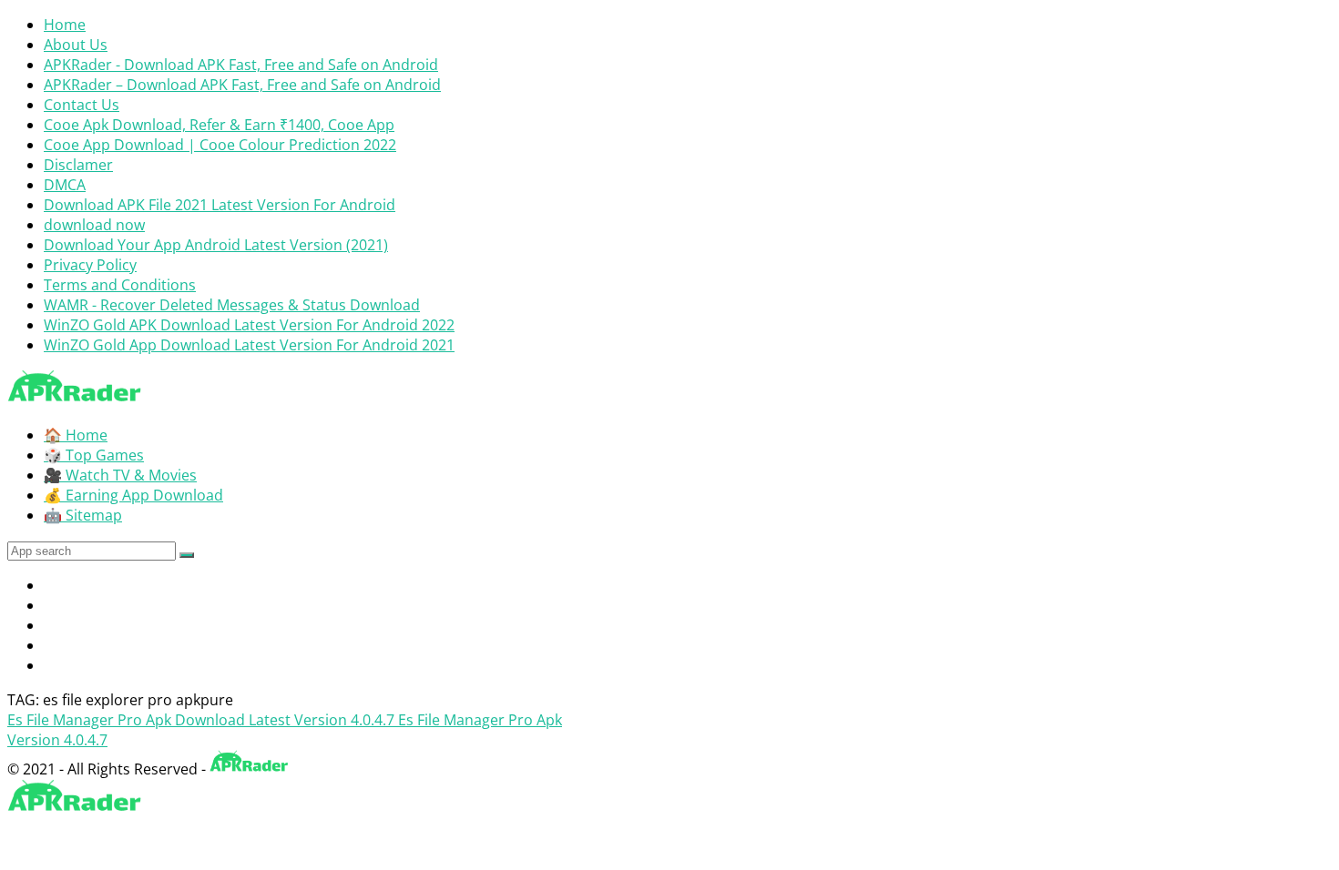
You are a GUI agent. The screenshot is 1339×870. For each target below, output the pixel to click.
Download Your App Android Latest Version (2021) (216, 245)
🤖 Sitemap (83, 515)
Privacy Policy (90, 265)
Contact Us (81, 105)
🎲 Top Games (94, 455)
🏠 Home (75, 435)
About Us (75, 45)
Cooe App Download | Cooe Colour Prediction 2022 (220, 145)
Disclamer (78, 165)
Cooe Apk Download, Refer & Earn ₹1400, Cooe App (219, 125)
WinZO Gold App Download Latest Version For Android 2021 (249, 345)
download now (94, 225)
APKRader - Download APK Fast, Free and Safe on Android (241, 65)
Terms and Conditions (120, 285)
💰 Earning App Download (133, 495)
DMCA (65, 185)
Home (65, 25)
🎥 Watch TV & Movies (120, 475)
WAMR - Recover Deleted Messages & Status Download (232, 305)
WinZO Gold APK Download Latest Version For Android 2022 (249, 325)
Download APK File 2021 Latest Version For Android (219, 205)
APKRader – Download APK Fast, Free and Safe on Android (242, 85)
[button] (186, 555)
